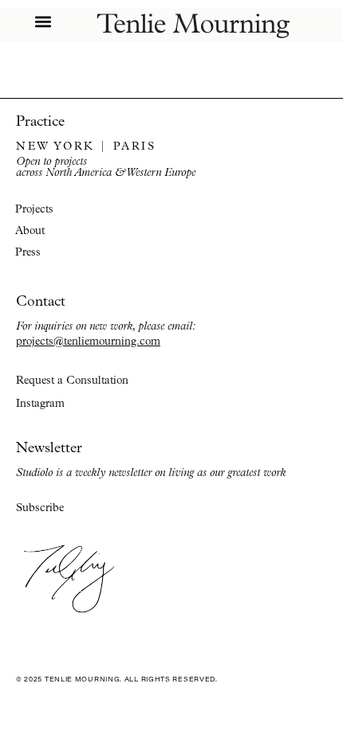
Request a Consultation (72, 380)
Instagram (40, 403)
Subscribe (40, 507)
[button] (43, 21)
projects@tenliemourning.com (88, 341)
